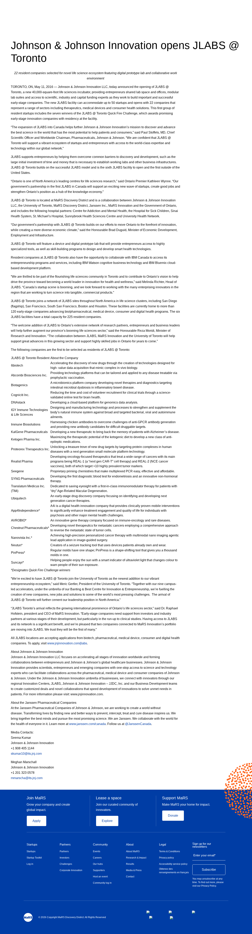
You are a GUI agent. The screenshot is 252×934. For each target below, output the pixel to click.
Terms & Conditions (169, 851)
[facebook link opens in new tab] (154, 912)
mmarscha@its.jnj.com (27, 778)
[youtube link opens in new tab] (156, 917)
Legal (162, 844)
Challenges (66, 864)
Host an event (100, 876)
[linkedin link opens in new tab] (199, 912)
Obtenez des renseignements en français (174, 871)
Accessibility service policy (173, 864)
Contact (130, 876)
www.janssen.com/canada (87, 724)
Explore (107, 821)
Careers (97, 857)
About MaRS (133, 851)
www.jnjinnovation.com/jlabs (67, 643)
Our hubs (98, 864)
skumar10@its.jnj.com (26, 753)
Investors (64, 857)
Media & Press (134, 870)
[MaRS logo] (28, 917)
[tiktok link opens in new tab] (172, 918)
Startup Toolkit (34, 857)
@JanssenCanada (138, 724)
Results (130, 864)
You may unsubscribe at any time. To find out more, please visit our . (208, 882)
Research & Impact (136, 857)
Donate (173, 815)
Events (96, 851)
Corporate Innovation (71, 870)
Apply (36, 821)
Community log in (102, 882)
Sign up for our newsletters (201, 845)
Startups (32, 844)
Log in (30, 864)
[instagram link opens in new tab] (177, 912)
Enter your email (204, 855)
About (129, 844)
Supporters (99, 870)
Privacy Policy (208, 885)
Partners (65, 844)
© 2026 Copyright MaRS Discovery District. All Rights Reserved (72, 917)
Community (100, 844)
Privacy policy (166, 857)
